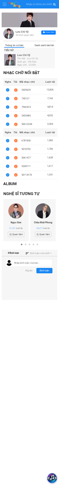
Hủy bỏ (28, 270)
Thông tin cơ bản (14, 45)
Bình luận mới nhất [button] (40, 253)
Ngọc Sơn (16, 222)
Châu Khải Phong (43, 222)
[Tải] (16, 90)
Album (10, 184)
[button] (22, 244)
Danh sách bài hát (44, 45)
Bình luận (44, 270)
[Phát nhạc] (7, 90)
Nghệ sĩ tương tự (21, 193)
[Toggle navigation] (4, 4)
